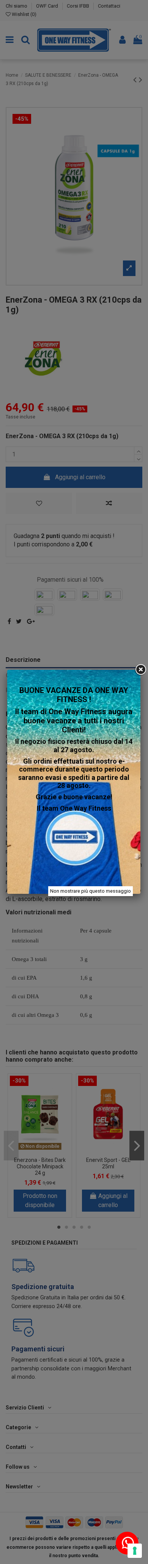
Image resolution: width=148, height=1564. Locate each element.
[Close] (140, 670)
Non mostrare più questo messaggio (90, 891)
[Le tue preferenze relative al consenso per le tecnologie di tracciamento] (135, 1550)
